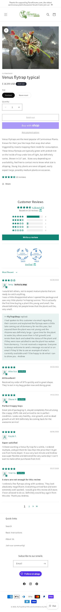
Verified (28, 264)
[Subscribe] (45, 563)
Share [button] (8, 184)
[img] (8, 280)
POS (28, 607)
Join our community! (15, 545)
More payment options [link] (30, 132)
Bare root (25, 96)
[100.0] (22, 254)
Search (9, 526)
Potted (10, 96)
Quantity (5, 101)
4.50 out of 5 (38, 207)
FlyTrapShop (21, 607)
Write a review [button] (30, 237)
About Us (10, 539)
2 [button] (29, 506)
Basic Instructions (14, 532)
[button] (6, 14)
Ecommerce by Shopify (41, 607)
